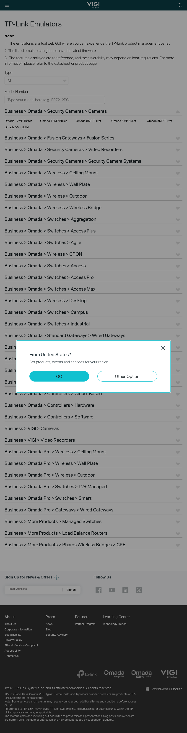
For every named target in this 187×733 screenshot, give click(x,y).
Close (163, 348)
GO (59, 376)
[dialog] (93, 366)
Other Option (127, 376)
